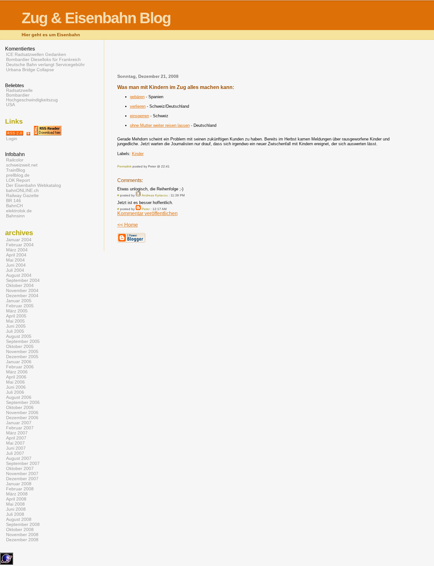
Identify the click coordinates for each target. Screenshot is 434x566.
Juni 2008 (16, 509)
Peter (146, 209)
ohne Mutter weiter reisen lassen (160, 125)
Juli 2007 (15, 453)
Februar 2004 (20, 244)
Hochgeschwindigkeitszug (32, 100)
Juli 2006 (15, 392)
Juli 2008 (15, 514)
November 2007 (22, 473)
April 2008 (16, 498)
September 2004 (23, 280)
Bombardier (18, 95)
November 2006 (22, 412)
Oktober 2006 (20, 407)
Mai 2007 (15, 443)
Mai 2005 (15, 321)
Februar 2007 (20, 427)
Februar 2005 (20, 305)
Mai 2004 (15, 260)
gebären (137, 96)
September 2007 (23, 463)
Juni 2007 (16, 448)
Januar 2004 (18, 239)
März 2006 (17, 371)
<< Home (127, 225)
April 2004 (16, 254)
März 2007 (17, 432)
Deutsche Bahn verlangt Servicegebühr (45, 64)
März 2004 (17, 249)
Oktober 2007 (20, 468)
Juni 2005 (16, 326)
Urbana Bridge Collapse (30, 69)
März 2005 (17, 310)
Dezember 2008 (22, 539)
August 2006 (18, 397)
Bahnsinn (15, 215)
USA (10, 104)
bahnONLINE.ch (22, 190)
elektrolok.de (19, 210)
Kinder (138, 153)
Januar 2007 (18, 422)
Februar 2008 (20, 488)
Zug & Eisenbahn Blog (96, 18)
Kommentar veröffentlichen (147, 213)
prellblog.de (18, 175)
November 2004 (22, 290)
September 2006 (23, 402)
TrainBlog (15, 170)
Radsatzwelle (19, 90)
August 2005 (18, 336)
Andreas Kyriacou (155, 195)
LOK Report (18, 180)
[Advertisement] (260, 58)
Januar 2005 (18, 300)
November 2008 (22, 534)
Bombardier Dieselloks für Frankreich (43, 59)
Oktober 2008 (20, 529)
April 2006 (16, 376)
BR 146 (13, 200)
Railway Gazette (22, 195)
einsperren (139, 115)
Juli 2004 (15, 270)
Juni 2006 (16, 387)
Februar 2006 (20, 366)
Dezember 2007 (22, 478)
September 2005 (23, 341)
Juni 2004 (16, 265)
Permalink (124, 166)
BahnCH (14, 205)
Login (11, 138)
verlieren (138, 106)
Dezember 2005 (22, 356)
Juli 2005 (15, 331)
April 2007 (16, 437)
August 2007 (18, 458)
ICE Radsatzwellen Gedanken (36, 54)
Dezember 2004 (22, 295)
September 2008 (23, 524)
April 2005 (16, 315)
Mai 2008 (15, 504)
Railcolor (15, 159)
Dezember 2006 (22, 417)
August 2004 (18, 275)
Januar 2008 (18, 483)
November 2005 (22, 351)
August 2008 (18, 519)
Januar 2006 (18, 361)
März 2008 (17, 493)
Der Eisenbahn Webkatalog (33, 185)
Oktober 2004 (20, 285)
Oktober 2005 (20, 346)
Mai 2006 (15, 382)
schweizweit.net (21, 164)
